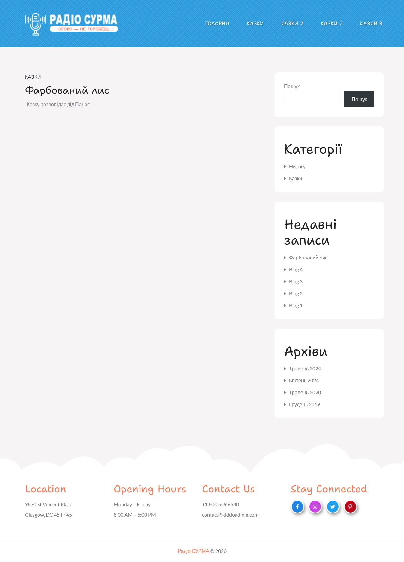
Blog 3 (296, 281)
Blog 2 (296, 293)
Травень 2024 (305, 368)
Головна (217, 23)
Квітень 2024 (304, 380)
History (297, 166)
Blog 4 (296, 269)
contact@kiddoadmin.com (230, 515)
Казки (255, 23)
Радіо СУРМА (193, 551)
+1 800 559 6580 (220, 504)
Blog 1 (296, 305)
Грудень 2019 (304, 404)
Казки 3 (371, 23)
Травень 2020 (305, 392)
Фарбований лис (67, 90)
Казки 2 (292, 23)
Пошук (292, 86)
